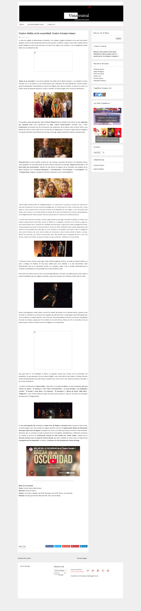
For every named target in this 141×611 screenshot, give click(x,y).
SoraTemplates (81, 576)
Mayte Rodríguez (99, 71)
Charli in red (97, 76)
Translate (60, 575)
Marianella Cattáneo (100, 81)
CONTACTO (51, 24)
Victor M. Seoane (99, 74)
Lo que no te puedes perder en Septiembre (107, 139)
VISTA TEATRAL (25, 566)
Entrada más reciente (24, 558)
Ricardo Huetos (98, 78)
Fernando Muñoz (99, 69)
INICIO (22, 24)
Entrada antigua (82, 558)
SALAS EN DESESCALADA (36, 24)
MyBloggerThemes (93, 576)
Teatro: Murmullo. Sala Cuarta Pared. (107, 119)
